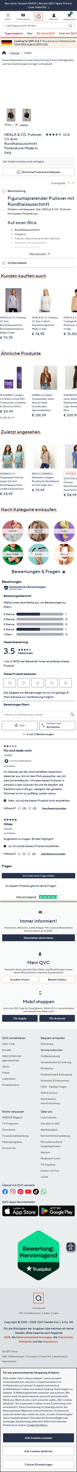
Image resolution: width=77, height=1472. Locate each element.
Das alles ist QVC (50, 1123)
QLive (5, 1066)
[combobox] (35, 25)
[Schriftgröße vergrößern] (69, 183)
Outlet (44, 1176)
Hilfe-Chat (8, 1043)
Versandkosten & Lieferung (56, 1062)
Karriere (45, 1152)
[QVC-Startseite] (4, 53)
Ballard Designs (17, 1356)
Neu (29, 33)
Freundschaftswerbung (15, 1135)
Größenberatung (50, 1056)
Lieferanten (8, 1078)
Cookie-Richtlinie (37, 1424)
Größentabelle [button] (17, 263)
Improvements (9, 1361)
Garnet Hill (45, 1356)
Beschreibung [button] (16, 191)
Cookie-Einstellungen (38, 1464)
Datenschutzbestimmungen (34, 1337)
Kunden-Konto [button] (20, 979)
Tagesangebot (14, 33)
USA (21, 1313)
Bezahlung (47, 1068)
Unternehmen (49, 1117)
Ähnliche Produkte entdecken (41, 172)
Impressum (50, 1341)
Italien (47, 1313)
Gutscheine (8, 1129)
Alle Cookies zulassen (38, 1438)
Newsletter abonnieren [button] (38, 938)
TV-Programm (10, 1123)
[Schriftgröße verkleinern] (73, 183)
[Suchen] (70, 25)
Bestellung (47, 1043)
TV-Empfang (48, 1164)
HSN (4, 1356)
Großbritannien (33, 1313)
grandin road (60, 1356)
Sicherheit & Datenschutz (55, 1080)
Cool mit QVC (68, 33)
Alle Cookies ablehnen (38, 1451)
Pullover (15, 53)
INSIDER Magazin (12, 1117)
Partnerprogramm (12, 1141)
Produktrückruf (10, 1084)
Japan (56, 1313)
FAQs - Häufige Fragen (54, 1086)
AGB (7, 1337)
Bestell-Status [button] (57, 979)
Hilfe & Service (49, 1092)
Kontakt (6, 1049)
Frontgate (32, 1356)
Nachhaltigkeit (49, 1129)
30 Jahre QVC (46, 33)
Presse (6, 1072)
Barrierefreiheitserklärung (55, 1135)
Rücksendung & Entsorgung (56, 1074)
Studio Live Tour (50, 1170)
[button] (8, 17)
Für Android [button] (57, 1018)
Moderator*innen (50, 1158)
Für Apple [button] (19, 1018)
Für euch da (8, 1147)
